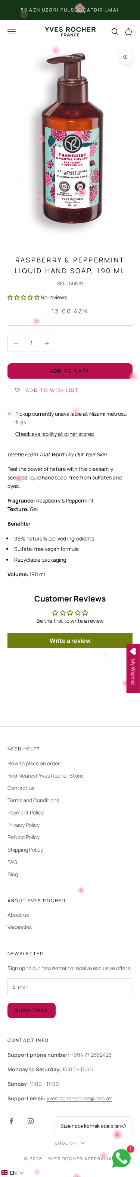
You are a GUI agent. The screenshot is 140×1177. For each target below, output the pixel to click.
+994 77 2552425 (90, 1054)
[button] (23, 297)
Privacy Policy (23, 824)
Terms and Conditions (33, 800)
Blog (12, 874)
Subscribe (31, 1010)
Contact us (20, 787)
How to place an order (33, 763)
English (66, 1143)
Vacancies (19, 927)
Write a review (70, 641)
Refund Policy (23, 837)
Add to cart (70, 370)
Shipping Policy (25, 849)
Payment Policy (25, 812)
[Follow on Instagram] (30, 1121)
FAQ (12, 861)
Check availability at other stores (54, 433)
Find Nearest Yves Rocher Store (45, 775)
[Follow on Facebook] (11, 1121)
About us (18, 914)
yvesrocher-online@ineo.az (79, 1098)
